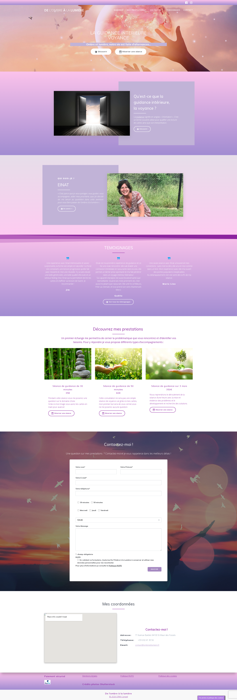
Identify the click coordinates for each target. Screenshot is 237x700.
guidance (140, 116)
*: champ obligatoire (84, 554)
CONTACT (188, 10)
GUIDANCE (119, 10)
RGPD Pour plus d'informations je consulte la (115, 561)
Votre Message (82, 526)
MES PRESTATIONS (136, 10)
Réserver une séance (132, 51)
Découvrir (102, 51)
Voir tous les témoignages (119, 302)
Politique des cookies (167, 676)
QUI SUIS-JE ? (156, 10)
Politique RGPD (115, 565)
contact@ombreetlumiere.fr (147, 645)
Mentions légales (89, 676)
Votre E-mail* (81, 478)
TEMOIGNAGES (173, 10)
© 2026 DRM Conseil (118, 696)
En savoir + (67, 209)
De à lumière (64, 10)
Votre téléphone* (83, 488)
